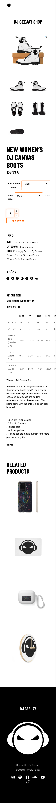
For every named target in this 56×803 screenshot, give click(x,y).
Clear (47, 195)
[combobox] (36, 184)
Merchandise (26, 247)
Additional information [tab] (20, 301)
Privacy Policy (33, 770)
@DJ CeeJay (33, 765)
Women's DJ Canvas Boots (21, 259)
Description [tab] (13, 295)
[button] (46, 37)
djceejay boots (30, 255)
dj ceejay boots (21, 251)
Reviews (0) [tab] (13, 307)
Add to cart (19, 220)
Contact (20, 770)
